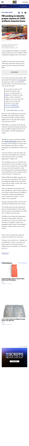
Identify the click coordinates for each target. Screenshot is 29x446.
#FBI (6, 95)
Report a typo (5, 253)
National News (7, 12)
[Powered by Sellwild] (25, 346)
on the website (22, 80)
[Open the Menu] (2, 2)
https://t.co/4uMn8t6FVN (11, 105)
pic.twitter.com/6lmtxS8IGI (12, 107)
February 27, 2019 (18, 110)
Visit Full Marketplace (22, 262)
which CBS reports (10, 141)
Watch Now (24, 2)
